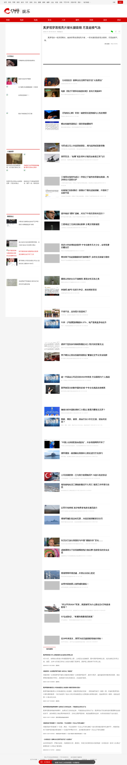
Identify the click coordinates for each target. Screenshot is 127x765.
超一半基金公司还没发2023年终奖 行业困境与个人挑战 (85, 376)
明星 (8, 19)
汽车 (26, 2)
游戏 (31, 2)
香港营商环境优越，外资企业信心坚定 (78, 573)
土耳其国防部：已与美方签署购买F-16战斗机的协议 (84, 474)
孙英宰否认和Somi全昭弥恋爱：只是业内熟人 (14, 182)
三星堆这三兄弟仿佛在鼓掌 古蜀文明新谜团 (80, 224)
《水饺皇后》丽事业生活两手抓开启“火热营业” (82, 80)
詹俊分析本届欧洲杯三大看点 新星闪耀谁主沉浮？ (83, 409)
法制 (60, 2)
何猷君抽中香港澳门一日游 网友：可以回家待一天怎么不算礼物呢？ (64, 723)
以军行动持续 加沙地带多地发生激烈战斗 (79, 507)
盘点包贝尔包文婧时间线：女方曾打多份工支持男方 (14, 167)
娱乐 (22, 2)
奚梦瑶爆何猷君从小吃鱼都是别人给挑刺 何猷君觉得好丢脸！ (62, 687)
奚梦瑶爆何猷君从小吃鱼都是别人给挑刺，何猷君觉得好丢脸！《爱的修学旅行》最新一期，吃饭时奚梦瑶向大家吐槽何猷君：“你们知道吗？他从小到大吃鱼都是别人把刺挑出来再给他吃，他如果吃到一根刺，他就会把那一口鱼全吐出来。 (81, 694)
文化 (35, 2)
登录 (120, 2)
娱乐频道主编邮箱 (76, 757)
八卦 (63, 19)
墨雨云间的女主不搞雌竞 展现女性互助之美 (80, 278)
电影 (22, 19)
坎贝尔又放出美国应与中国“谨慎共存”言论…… (82, 540)
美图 (91, 19)
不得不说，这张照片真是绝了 (74, 311)
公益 (52, 2)
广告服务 (42, 759)
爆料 (77, 19)
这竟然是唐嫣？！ (23, 95)
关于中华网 (33, 759)
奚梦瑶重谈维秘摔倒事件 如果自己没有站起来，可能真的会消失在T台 (64, 707)
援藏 (39, 2)
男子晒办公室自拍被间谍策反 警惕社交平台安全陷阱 (84, 354)
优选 (56, 2)
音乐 (49, 19)
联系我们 (51, 759)
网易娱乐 (60, 32)
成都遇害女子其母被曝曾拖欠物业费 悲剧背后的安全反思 (85, 551)
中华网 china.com (12, 11)
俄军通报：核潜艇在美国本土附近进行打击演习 (82, 453)
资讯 (9, 2)
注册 (114, 2)
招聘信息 (59, 759)
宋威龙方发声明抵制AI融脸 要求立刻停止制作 (31, 166)
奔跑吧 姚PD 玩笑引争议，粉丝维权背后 (79, 289)
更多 (119, 19)
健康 (48, 2)
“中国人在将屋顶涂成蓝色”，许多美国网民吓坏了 (83, 442)
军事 (14, 2)
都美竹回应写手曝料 (24, 79)
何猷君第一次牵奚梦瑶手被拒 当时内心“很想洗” (58, 671)
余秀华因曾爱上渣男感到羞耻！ (75, 583)
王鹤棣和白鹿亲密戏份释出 (26, 60)
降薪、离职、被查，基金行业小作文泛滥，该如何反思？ (84, 420)
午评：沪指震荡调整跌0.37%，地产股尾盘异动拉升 (83, 322)
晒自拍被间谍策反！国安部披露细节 (77, 123)
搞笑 (105, 19)
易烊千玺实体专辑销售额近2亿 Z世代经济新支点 (82, 344)
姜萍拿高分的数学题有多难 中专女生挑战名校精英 (83, 387)
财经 (18, 2)
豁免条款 (76, 759)
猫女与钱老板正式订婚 (25, 113)
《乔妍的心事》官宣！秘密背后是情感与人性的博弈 (84, 112)
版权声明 (67, 759)
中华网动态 (93, 759)
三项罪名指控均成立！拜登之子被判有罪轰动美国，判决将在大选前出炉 (85, 178)
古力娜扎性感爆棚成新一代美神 (28, 87)
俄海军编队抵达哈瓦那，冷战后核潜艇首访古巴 (82, 518)
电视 (36, 19)
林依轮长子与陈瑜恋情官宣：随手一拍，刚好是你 (31, 182)
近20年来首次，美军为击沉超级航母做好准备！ (82, 638)
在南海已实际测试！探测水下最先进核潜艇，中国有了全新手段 (85, 191)
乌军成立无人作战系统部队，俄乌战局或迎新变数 (83, 145)
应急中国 (73, 2)
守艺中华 (66, 2)
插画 (43, 2)
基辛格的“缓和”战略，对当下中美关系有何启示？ (83, 213)
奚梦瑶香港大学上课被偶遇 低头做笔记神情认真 (58, 655)
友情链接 (84, 759)
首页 (5, 2)
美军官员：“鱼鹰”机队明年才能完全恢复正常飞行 (83, 156)
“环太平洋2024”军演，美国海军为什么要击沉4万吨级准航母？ (85, 605)
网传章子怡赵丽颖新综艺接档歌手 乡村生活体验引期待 (85, 256)
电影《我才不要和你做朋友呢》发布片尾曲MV (81, 91)
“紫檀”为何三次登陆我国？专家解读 (67, 762)
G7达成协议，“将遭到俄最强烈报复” (77, 616)
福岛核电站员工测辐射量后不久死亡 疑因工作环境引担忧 (85, 485)
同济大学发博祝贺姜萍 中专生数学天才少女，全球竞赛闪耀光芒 (85, 246)
